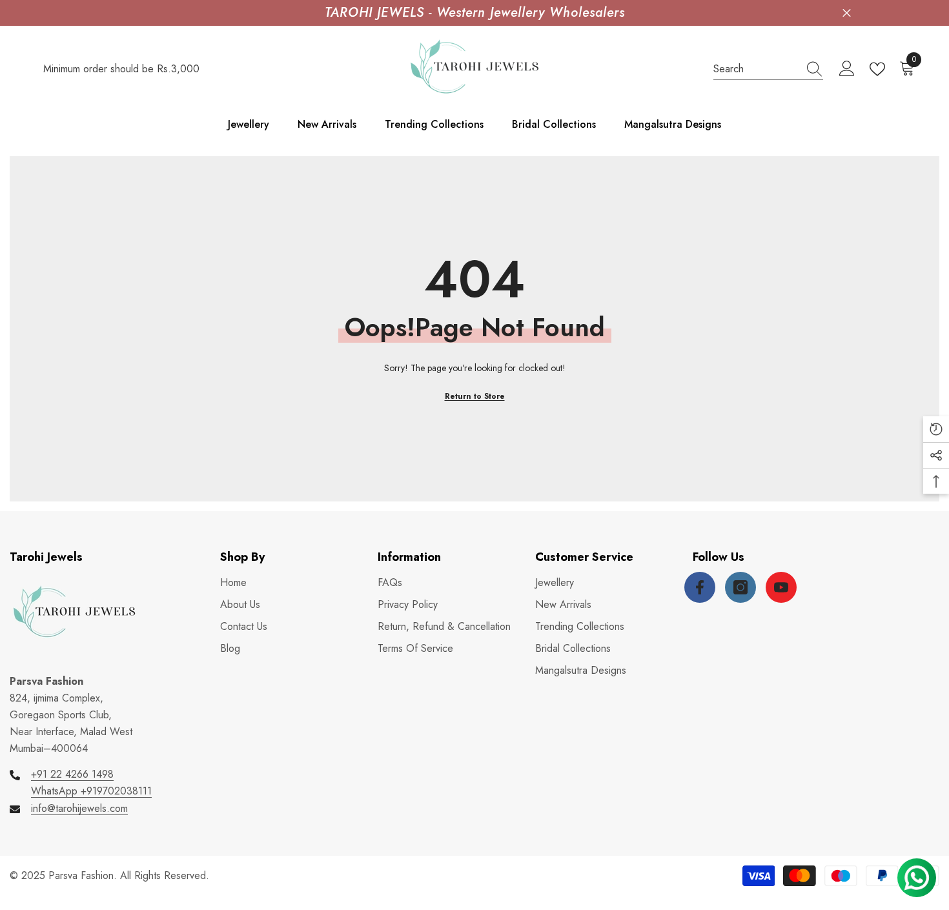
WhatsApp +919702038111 (91, 791)
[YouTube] (781, 587)
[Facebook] (699, 587)
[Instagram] (740, 587)
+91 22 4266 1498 (72, 774)
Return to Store (475, 396)
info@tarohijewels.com (79, 808)
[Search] (768, 69)
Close (846, 13)
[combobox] (756, 69)
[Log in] (847, 69)
